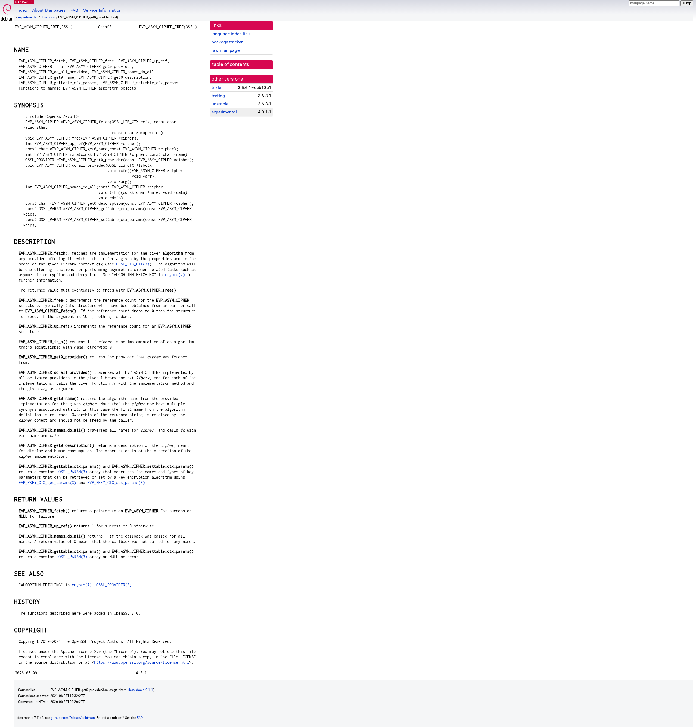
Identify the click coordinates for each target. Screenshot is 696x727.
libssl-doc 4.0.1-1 (140, 690)
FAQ (74, 10)
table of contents (230, 64)
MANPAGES (24, 2)
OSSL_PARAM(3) (72, 471)
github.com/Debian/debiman (73, 718)
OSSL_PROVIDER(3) (114, 585)
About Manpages (49, 10)
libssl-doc (48, 17)
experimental (28, 17)
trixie (216, 87)
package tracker (227, 42)
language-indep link (231, 33)
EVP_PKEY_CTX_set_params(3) (116, 482)
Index (22, 10)
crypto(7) (175, 274)
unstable (220, 103)
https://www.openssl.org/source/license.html (141, 662)
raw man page (226, 50)
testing (218, 95)
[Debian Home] (7, 11)
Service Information (102, 10)
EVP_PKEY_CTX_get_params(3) (47, 482)
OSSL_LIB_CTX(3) (132, 264)
